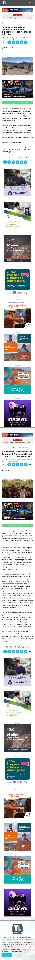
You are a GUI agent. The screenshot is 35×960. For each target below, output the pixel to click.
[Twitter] (13, 42)
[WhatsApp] (17, 42)
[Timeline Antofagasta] (3, 48)
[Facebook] (9, 42)
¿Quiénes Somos (17, 952)
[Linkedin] (21, 42)
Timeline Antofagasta (12, 47)
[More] (30, 42)
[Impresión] (25, 162)
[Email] (26, 42)
